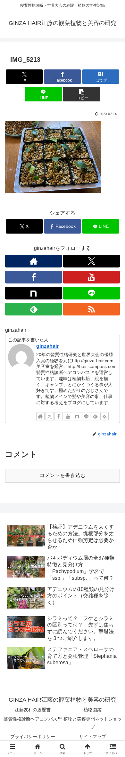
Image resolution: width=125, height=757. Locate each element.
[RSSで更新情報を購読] (91, 309)
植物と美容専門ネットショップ (92, 722)
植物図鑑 (93, 709)
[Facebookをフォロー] (33, 277)
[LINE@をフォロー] (91, 293)
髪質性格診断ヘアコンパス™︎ (33, 718)
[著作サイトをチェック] (33, 261)
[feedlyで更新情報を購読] (33, 309)
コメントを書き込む (62, 475)
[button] (81, 94)
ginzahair (47, 346)
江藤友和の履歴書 (33, 709)
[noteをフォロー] (33, 293)
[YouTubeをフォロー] (91, 277)
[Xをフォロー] (91, 261)
